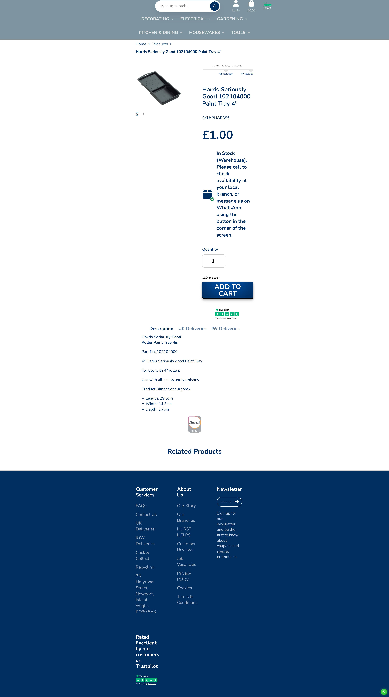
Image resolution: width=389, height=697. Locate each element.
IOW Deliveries (145, 541)
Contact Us (146, 514)
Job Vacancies (186, 561)
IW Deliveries (226, 329)
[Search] (214, 6)
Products (160, 44)
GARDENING (230, 19)
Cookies (184, 588)
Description (161, 329)
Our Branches (186, 517)
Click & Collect (142, 555)
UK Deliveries (192, 329)
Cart (251, 6)
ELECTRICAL (193, 19)
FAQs (141, 506)
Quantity (210, 249)
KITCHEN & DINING (158, 33)
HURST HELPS (184, 532)
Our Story (186, 506)
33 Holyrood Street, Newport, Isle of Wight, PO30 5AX (146, 594)
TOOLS (238, 33)
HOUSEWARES (204, 33)
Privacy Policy (184, 576)
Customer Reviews (186, 547)
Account (236, 6)
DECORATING (155, 19)
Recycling (145, 567)
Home (141, 44)
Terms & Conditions (187, 599)
